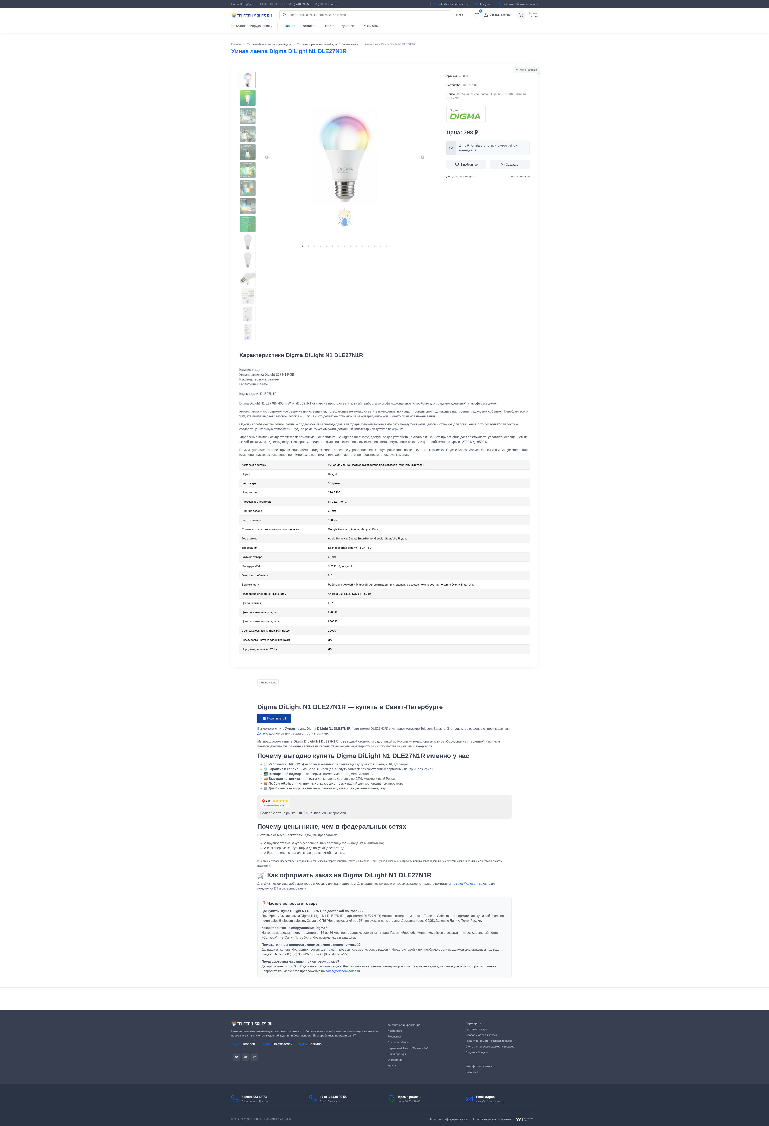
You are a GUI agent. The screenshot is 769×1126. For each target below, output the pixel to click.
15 (387, 246)
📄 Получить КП (274, 718)
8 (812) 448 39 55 (297, 4)
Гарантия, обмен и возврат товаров (489, 1040)
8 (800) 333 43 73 (326, 4)
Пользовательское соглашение (492, 1119)
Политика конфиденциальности (449, 1119)
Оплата (328, 26)
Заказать (512, 164)
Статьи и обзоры (398, 1042)
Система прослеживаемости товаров (490, 1046)
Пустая (533, 15)
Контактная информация (404, 1024)
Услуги (392, 1065)
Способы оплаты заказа (481, 1034)
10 (357, 246)
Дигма (262, 733)
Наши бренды (397, 1054)
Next (423, 157)
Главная (289, 26)
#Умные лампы (268, 682)
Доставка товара (476, 1029)
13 (375, 246)
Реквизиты (370, 26)
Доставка (348, 26)
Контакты (309, 26)
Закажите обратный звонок (520, 4)
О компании (395, 1059)
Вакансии (472, 1072)
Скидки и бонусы (477, 1052)
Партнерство (474, 1023)
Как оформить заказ (479, 1066)
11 (363, 246)
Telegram (485, 4)
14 (381, 246)
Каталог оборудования (253, 26)
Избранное (395, 1030)
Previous (267, 157)
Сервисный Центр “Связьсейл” (408, 1048)
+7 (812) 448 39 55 (333, 1097)
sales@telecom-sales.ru (453, 4)
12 (369, 246)
